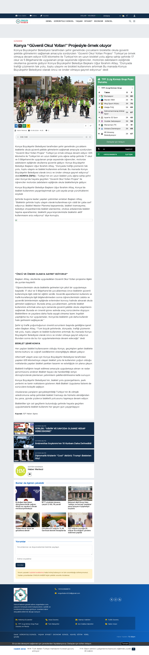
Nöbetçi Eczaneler (25, 620)
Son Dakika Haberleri (85, 624)
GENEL (49, 21)
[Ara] (130, 21)
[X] (111, 599)
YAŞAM (79, 21)
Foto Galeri (22, 16)
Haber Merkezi (22, 130)
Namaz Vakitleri (84, 620)
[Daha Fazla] (28, 126)
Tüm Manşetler (53, 624)
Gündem (18, 41)
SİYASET (88, 21)
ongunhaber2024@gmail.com (69, 593)
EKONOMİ (98, 21)
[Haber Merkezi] (21, 471)
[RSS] (120, 599)
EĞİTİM (79, 634)
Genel (16, 634)
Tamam (125, 644)
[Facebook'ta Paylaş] (16, 126)
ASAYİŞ (73, 634)
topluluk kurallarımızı (37, 572)
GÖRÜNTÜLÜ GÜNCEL (64, 21)
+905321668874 (64, 589)
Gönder (20, 565)
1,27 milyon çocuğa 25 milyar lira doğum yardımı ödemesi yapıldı (79, 531)
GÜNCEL (108, 21)
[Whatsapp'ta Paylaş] (24, 126)
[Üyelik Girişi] (133, 15)
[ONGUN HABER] (22, 21)
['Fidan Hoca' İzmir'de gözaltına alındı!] (28, 520)
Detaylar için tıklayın (116, 142)
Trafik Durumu (113, 620)
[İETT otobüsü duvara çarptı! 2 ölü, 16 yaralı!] (54, 493)
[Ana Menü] (134, 21)
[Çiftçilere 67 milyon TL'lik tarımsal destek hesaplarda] (54, 520)
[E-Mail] (30, 474)
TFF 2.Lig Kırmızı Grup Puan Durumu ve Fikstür (27, 625)
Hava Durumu (53, 620)
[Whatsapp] (115, 599)
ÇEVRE (16, 637)
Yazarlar (46, 16)
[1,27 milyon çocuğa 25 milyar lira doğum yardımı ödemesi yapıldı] (80, 520)
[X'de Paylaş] (20, 126)
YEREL (86, 634)
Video (34, 16)
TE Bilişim (131, 637)
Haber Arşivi (112, 624)
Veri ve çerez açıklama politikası (106, 644)
